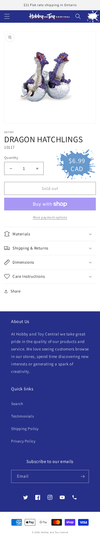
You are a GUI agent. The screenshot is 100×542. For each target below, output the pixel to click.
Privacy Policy (23, 441)
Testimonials (22, 416)
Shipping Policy (25, 428)
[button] (7, 16)
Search (17, 403)
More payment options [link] (50, 217)
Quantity (11, 157)
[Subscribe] (82, 476)
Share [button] (16, 291)
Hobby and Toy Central (54, 532)
